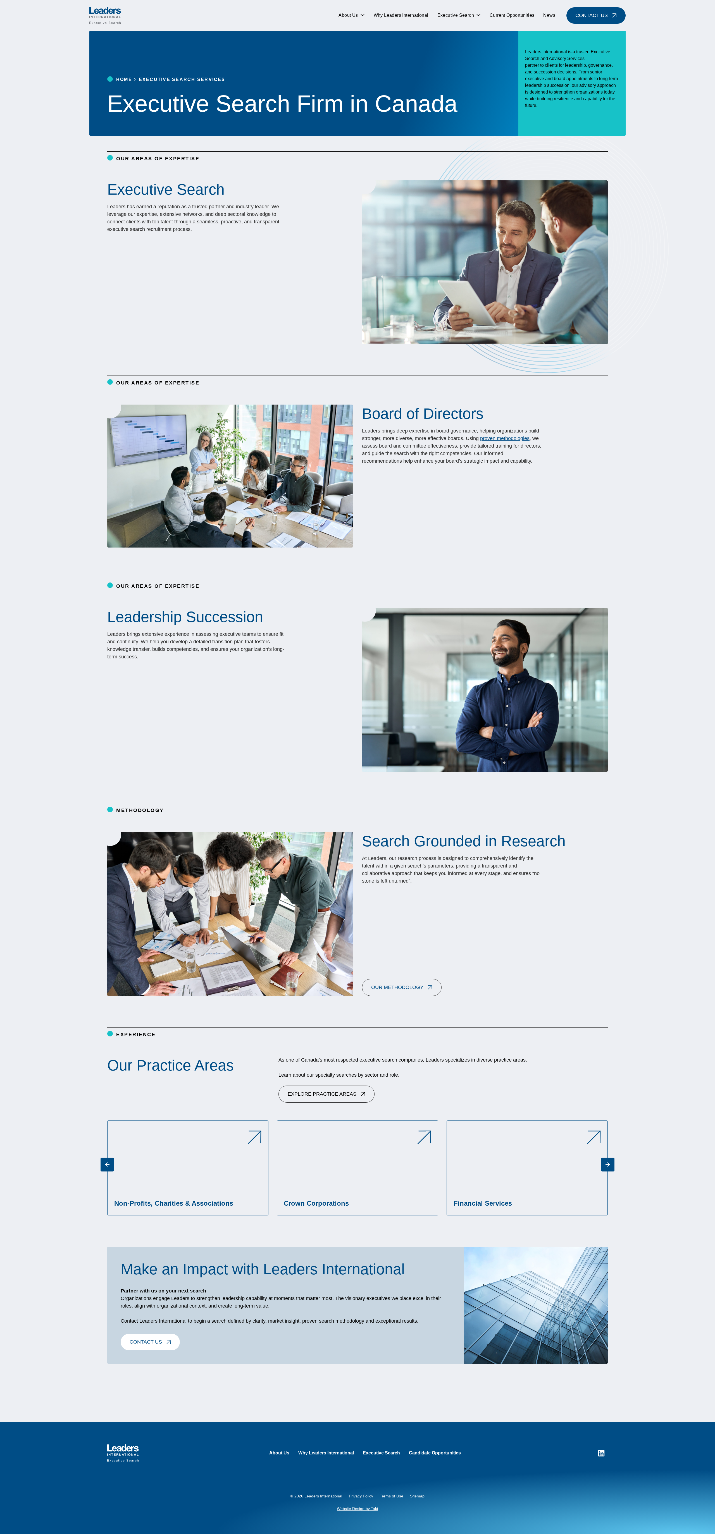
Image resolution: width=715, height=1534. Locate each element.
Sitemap (417, 1496)
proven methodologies (505, 438)
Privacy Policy (361, 1496)
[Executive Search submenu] (478, 15)
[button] (402, 987)
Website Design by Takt (357, 1508)
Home (124, 79)
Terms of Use (391, 1496)
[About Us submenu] (362, 15)
